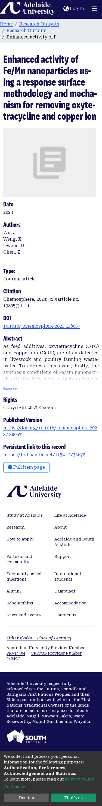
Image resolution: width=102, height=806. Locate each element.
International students (67, 576)
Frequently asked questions (24, 576)
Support (62, 556)
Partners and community (19, 559)
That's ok (73, 797)
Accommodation (70, 603)
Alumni (14, 591)
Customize (14, 787)
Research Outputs (39, 24)
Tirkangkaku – (39, 638)
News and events (24, 615)
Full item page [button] (28, 467)
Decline (26, 797)
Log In (77, 8)
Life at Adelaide (70, 515)
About (60, 527)
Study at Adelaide (25, 515)
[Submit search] (59, 8)
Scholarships (20, 603)
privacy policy (79, 779)
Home (6, 24)
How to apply (20, 539)
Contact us (65, 615)
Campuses (64, 591)
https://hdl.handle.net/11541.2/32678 (44, 454)
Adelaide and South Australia (74, 542)
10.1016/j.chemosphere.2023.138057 (41, 326)
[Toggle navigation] (94, 8)
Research (16, 527)
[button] (66, 8)
